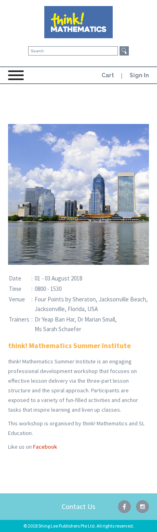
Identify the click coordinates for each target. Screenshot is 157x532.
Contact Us (78, 506)
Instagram (142, 506)
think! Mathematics (78, 22)
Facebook (45, 446)
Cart (107, 75)
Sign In (139, 75)
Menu (16, 78)
